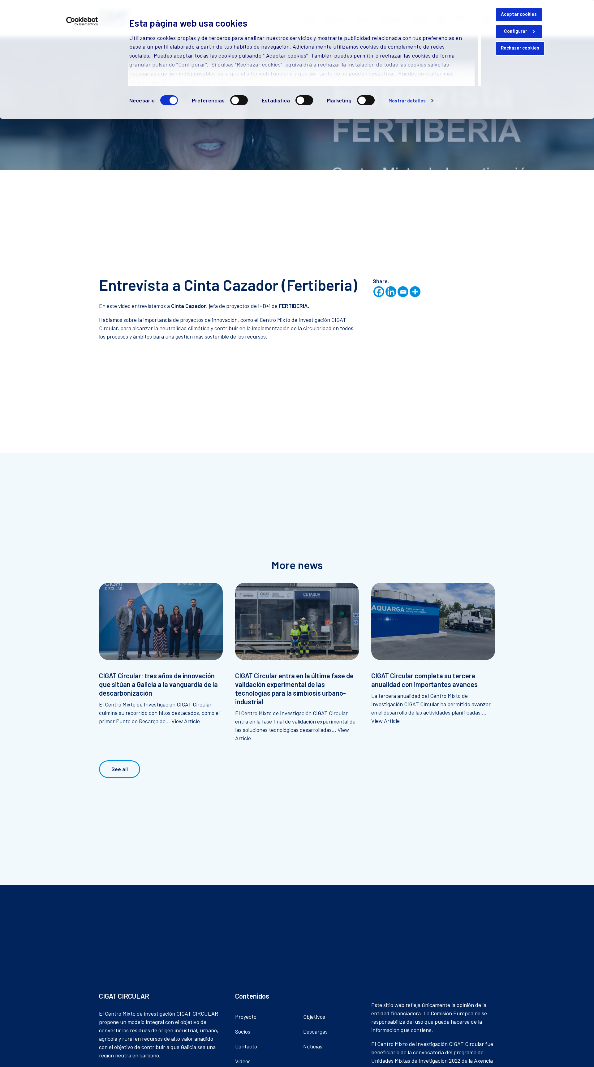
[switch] (239, 100)
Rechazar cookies (520, 47)
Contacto (246, 1046)
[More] (415, 291)
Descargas (315, 1031)
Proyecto (245, 1016)
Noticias (312, 1046)
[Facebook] (378, 291)
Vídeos (243, 1061)
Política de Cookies (208, 82)
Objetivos (314, 1016)
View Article (185, 721)
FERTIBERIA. (294, 305)
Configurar (515, 31)
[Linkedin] (390, 291)
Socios (242, 1031)
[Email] (403, 291)
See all (119, 769)
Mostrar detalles (407, 100)
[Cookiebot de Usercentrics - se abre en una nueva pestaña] (82, 21)
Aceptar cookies (519, 14)
